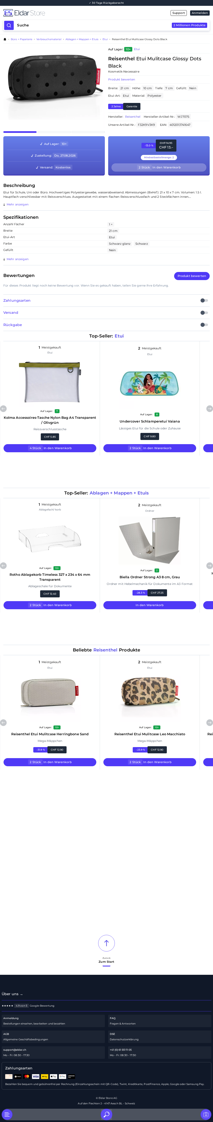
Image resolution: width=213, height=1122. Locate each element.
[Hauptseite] (54, 13)
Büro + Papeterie (21, 39)
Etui (105, 39)
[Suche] (106, 1114)
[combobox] (111, 25)
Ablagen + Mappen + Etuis (82, 39)
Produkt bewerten (121, 79)
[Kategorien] (7, 1114)
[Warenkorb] (206, 1114)
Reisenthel (132, 117)
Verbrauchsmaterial (48, 39)
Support (178, 13)
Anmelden (200, 13)
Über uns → (12, 994)
